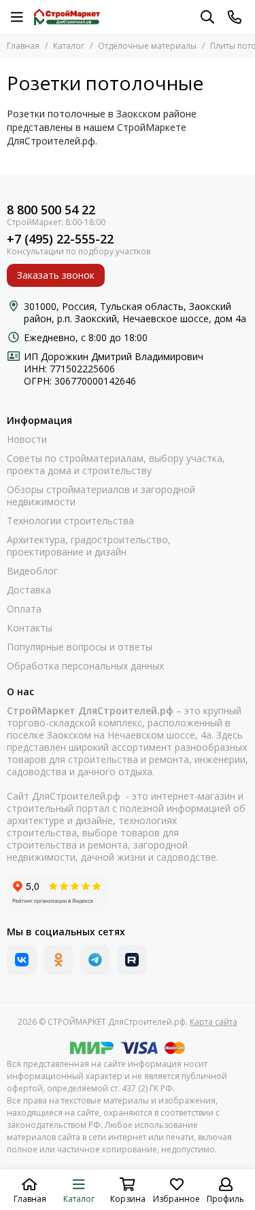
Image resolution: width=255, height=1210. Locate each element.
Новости (27, 439)
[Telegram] (95, 960)
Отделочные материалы (147, 46)
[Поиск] (207, 17)
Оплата (24, 609)
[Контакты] (234, 17)
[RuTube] (132, 960)
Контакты (29, 628)
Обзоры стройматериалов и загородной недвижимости (101, 496)
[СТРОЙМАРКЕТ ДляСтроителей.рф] (67, 17)
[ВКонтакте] (22, 960)
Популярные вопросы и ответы (79, 647)
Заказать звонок (56, 275)
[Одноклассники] (58, 960)
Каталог (68, 46)
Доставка (29, 590)
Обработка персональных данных (85, 666)
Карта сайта (213, 1022)
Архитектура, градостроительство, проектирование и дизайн (89, 546)
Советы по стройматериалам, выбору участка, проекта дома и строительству (116, 464)
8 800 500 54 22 (51, 210)
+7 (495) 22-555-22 (60, 239)
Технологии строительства (70, 521)
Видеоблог (32, 571)
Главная (23, 46)
